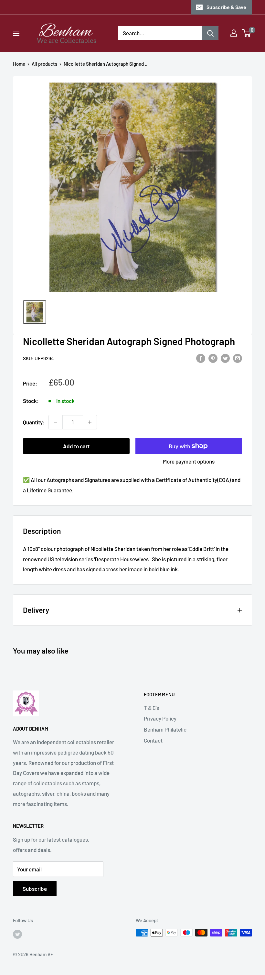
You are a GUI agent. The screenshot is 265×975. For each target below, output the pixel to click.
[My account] (233, 33)
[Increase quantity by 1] (90, 422)
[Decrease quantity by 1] (55, 422)
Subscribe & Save (226, 7)
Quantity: (34, 422)
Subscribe (35, 888)
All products (44, 64)
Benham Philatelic (165, 729)
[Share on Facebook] (200, 358)
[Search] (210, 33)
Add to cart (76, 446)
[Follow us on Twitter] (17, 933)
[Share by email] (237, 358)
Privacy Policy (160, 718)
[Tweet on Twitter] (225, 358)
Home (19, 64)
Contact (153, 740)
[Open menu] (16, 33)
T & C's (151, 707)
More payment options (189, 461)
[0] (247, 33)
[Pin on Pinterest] (212, 358)
